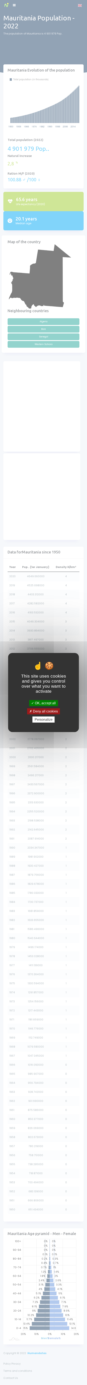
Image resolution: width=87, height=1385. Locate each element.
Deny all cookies (45, 711)
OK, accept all (45, 703)
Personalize (44, 719)
